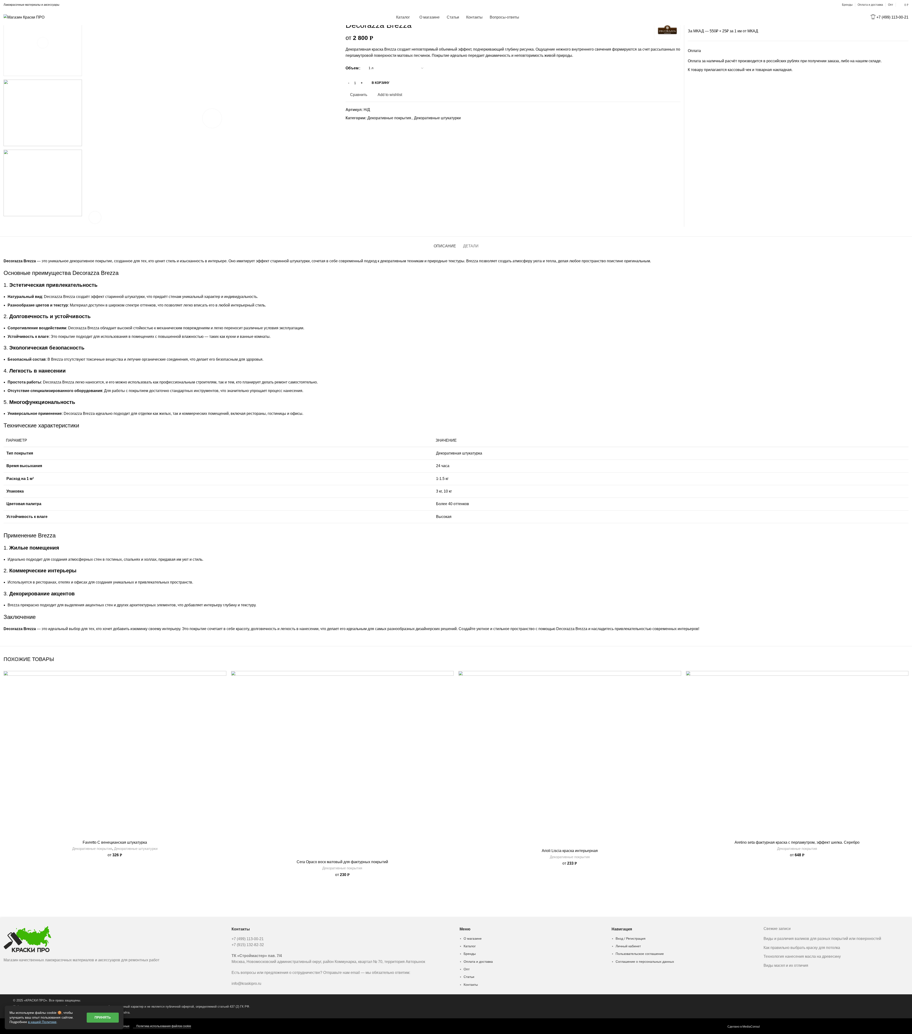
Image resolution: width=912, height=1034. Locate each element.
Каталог (470, 946)
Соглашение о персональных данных (645, 961)
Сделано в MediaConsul (743, 1026)
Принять (103, 1017)
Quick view (223, 700)
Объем (352, 68)
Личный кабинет (628, 946)
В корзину (380, 83)
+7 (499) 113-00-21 (892, 17)
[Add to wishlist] (223, 678)
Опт (467, 969)
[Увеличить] (95, 217)
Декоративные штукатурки (437, 118)
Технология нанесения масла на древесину (802, 956)
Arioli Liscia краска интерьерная (570, 851)
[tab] (445, 243)
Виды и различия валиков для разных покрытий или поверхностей (822, 939)
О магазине (473, 938)
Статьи (469, 977)
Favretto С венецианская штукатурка (115, 842)
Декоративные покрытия (389, 118)
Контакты (471, 984)
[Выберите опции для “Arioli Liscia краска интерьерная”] (678, 689)
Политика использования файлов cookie (163, 1026)
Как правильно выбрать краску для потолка (802, 948)
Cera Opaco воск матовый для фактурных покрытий (342, 862)
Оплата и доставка (478, 961)
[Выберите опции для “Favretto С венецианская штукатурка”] (223, 689)
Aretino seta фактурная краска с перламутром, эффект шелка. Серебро (797, 842)
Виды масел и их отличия (786, 965)
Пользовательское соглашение (640, 954)
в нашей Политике (42, 1022)
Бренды (470, 954)
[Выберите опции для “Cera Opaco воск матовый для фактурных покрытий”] (450, 689)
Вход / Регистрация (631, 938)
